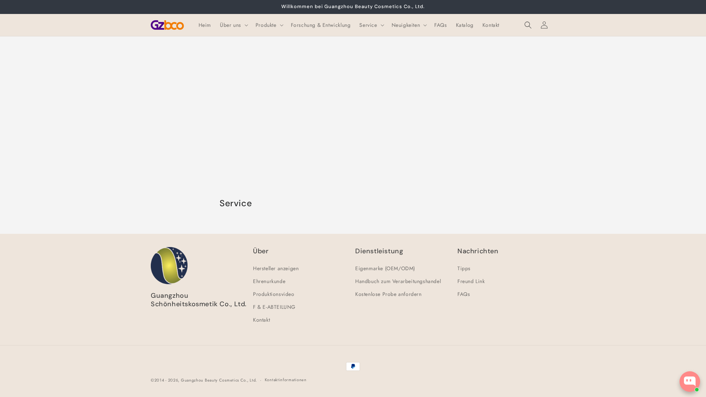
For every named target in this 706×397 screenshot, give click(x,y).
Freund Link (471, 281)
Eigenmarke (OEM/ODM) (385, 268)
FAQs (463, 294)
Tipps (464, 268)
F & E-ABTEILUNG (274, 307)
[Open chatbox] (690, 381)
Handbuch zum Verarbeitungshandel (398, 281)
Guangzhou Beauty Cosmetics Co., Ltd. (219, 380)
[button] (233, 25)
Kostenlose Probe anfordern (388, 294)
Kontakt (261, 319)
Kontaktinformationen (286, 380)
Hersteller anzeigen (276, 268)
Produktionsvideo (274, 294)
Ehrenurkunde (269, 281)
